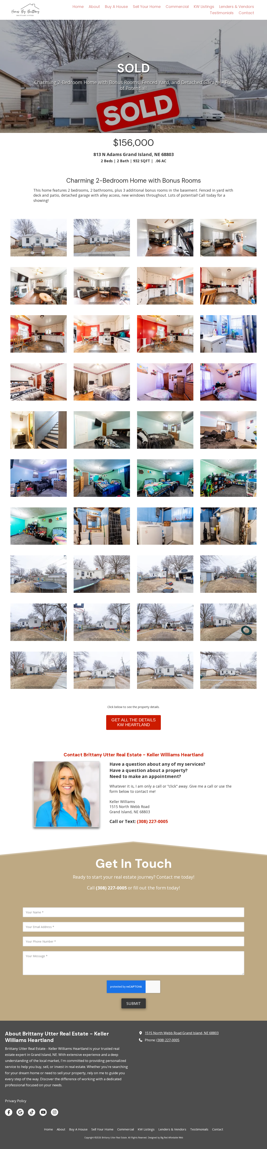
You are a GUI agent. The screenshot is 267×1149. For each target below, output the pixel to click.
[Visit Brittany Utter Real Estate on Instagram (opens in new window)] (54, 1112)
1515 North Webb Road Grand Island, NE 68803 (182, 1033)
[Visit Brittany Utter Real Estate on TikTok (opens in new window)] (31, 1112)
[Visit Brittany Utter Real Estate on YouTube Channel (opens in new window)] (43, 1112)
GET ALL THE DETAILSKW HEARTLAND (133, 722)
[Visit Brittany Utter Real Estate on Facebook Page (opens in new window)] (8, 1112)
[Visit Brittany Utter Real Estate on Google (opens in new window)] (20, 1112)
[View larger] (102, 237)
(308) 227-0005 (167, 1040)
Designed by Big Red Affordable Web (165, 1137)
